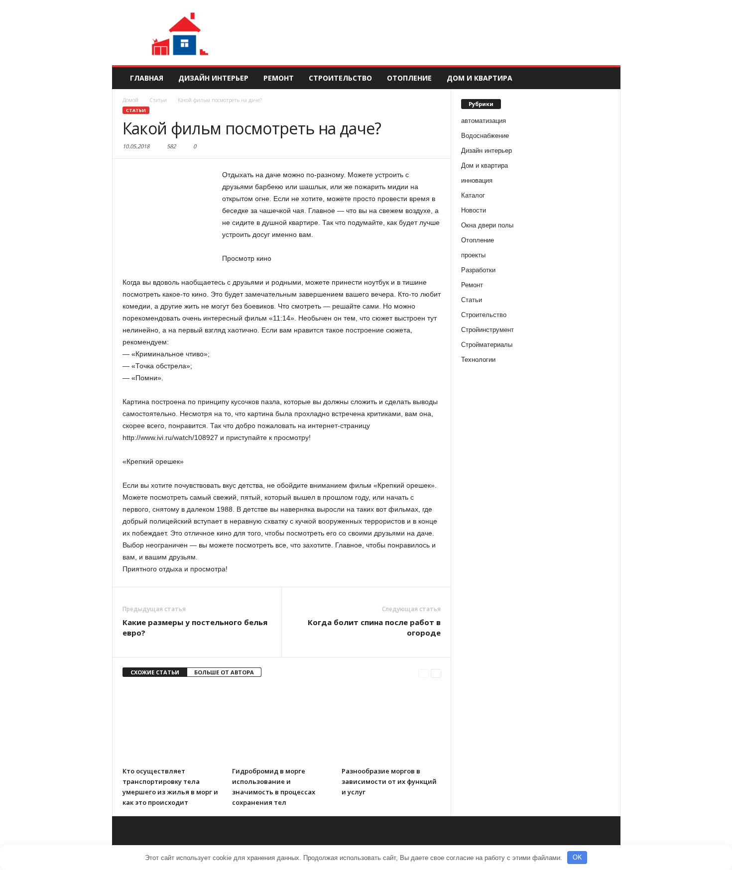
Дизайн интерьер (213, 78)
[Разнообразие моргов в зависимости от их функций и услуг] (391, 724)
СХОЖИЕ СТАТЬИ (154, 672)
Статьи (136, 110)
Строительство (340, 78)
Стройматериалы (486, 344)
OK (577, 857)
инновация (476, 180)
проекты (473, 255)
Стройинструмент (487, 329)
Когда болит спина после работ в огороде (374, 627)
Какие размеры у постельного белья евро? (194, 627)
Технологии (478, 359)
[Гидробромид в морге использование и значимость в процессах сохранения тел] (282, 724)
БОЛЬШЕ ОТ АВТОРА (224, 672)
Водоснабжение (485, 135)
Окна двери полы (487, 225)
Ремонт (278, 78)
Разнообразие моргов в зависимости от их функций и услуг (389, 781)
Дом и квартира (479, 78)
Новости (473, 210)
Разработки (478, 270)
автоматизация (483, 120)
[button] (605, 78)
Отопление (409, 78)
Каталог (473, 195)
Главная (146, 78)
